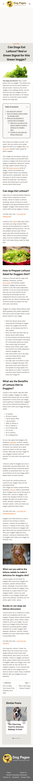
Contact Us (6, 777)
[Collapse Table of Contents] (27, 107)
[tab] (13, 738)
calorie (15, 221)
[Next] (24, 722)
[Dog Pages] (16, 4)
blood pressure (14, 168)
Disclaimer (15, 777)
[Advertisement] (16, 25)
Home (9, 772)
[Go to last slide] (9, 722)
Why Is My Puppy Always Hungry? (24, 685)
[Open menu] (3, 3)
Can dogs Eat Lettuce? (14, 111)
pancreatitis (7, 283)
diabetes (13, 442)
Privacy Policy (25, 777)
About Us (23, 772)
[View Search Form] (29, 3)
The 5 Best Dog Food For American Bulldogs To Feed (16, 726)
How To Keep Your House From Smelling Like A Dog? (8, 688)
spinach (12, 490)
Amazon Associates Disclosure (16, 775)
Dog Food (16, 43)
